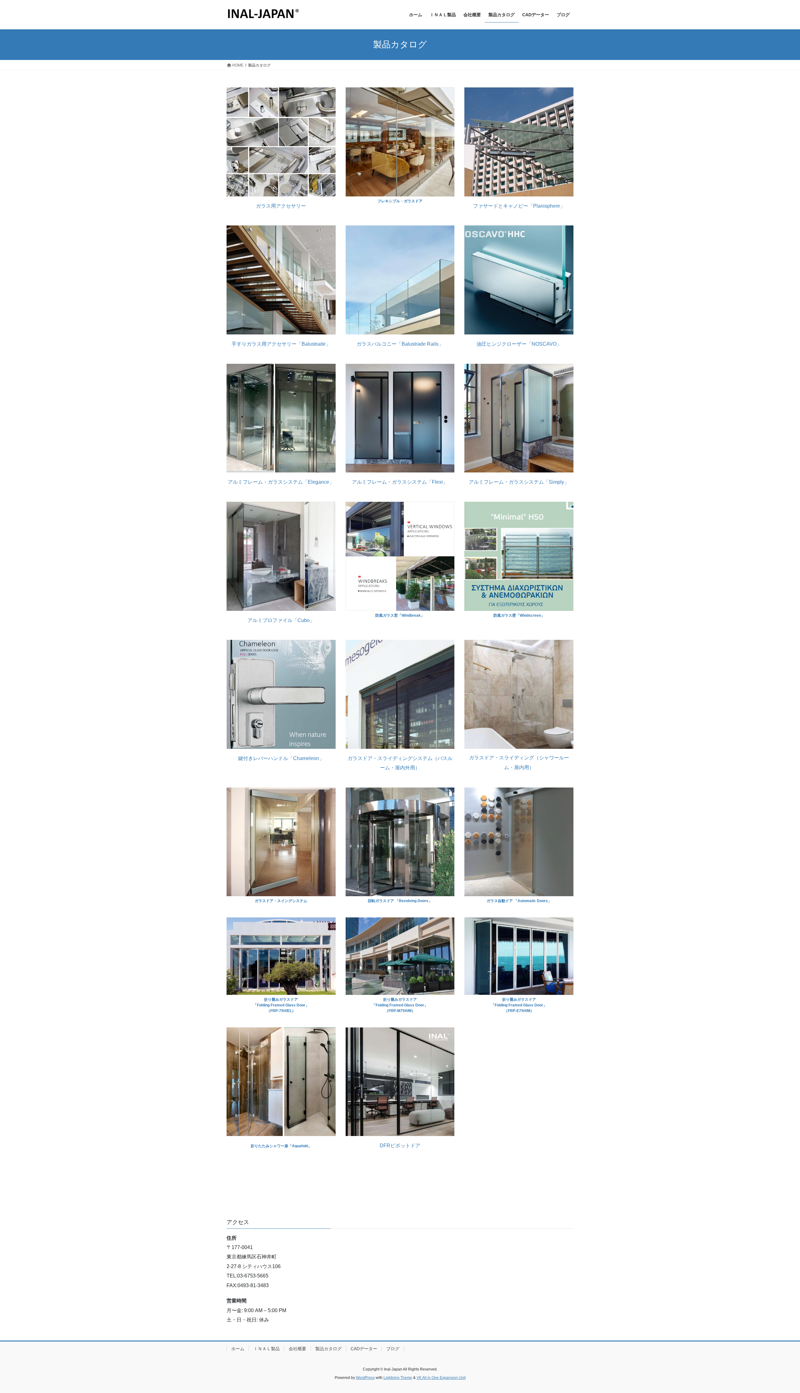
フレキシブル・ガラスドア (400, 201)
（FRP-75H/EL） (281, 1011)
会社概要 (297, 1348)
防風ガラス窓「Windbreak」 (399, 615)
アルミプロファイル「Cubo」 (281, 620)
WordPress (365, 1378)
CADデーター (364, 1348)
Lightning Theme (397, 1378)
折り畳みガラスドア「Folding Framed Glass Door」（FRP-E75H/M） (519, 1005)
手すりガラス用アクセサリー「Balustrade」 (281, 344)
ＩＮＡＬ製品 (266, 1348)
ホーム (237, 1348)
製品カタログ (328, 1348)
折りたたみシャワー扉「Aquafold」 (281, 1146)
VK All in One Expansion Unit (441, 1378)
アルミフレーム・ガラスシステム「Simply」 (519, 482)
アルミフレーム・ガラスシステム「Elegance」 (281, 482)
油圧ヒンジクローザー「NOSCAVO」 (519, 344)
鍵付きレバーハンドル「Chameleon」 (281, 758)
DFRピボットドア (400, 1145)
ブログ (392, 1348)
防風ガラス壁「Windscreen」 (519, 615)
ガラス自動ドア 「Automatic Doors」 (519, 901)
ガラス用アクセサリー (281, 206)
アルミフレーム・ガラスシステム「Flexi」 (400, 482)
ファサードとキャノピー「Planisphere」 (519, 206)
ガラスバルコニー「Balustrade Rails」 (400, 344)
